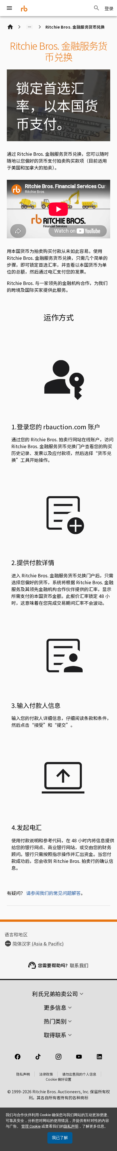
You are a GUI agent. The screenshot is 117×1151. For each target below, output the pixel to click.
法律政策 (46, 1074)
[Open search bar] (96, 8)
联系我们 (79, 965)
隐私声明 (23, 1074)
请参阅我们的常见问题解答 (53, 892)
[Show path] (29, 27)
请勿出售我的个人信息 (79, 1074)
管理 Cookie (31, 1126)
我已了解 (60, 1137)
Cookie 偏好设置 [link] (58, 1079)
